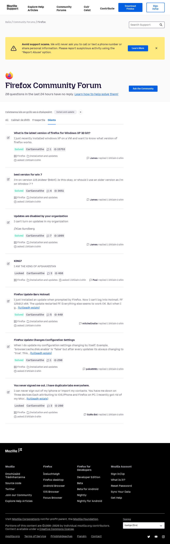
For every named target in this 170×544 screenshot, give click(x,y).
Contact (96, 536)
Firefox (21, 156)
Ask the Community (143, 88)
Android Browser (54, 485)
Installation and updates (44, 156)
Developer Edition (88, 477)
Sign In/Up (155, 7)
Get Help (116, 497)
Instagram (163, 536)
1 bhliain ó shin (115, 158)
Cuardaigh (161, 24)
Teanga (127, 519)
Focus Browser (52, 497)
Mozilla (13, 451)
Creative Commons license (56, 529)
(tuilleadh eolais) (29, 307)
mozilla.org (12, 536)
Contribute (107, 8)
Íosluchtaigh (51, 473)
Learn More (138, 48)
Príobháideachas (61, 536)
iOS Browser (51, 491)
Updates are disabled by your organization (41, 216)
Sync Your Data (120, 491)
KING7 (18, 261)
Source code (13, 483)
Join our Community (18, 495)
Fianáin (81, 536)
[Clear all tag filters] (80, 112)
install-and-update (65, 112)
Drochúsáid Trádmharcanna (15, 475)
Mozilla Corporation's (26, 519)
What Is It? (118, 479)
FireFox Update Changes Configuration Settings (44, 340)
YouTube (156, 536)
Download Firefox (130, 7)
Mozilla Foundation (85, 519)
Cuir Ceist (87, 8)
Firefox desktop (53, 479)
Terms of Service (35, 536)
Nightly (81, 495)
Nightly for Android (89, 501)
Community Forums (64, 8)
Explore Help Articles (36, 8)
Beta (80, 483)
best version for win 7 (28, 174)
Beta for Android (87, 489)
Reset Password (121, 485)
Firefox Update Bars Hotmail (32, 294)
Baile (8, 22)
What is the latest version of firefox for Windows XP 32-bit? (52, 133)
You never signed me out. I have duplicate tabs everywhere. (51, 385)
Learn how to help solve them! (96, 94)
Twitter (10, 489)
